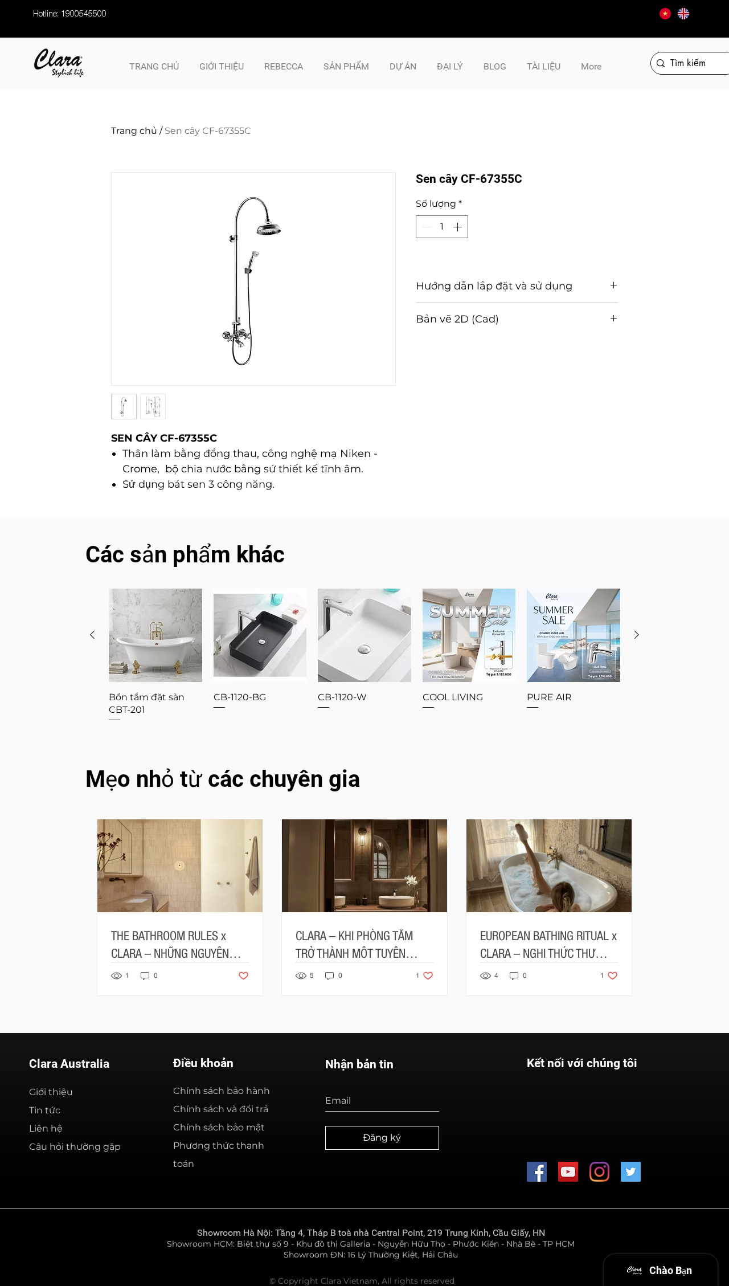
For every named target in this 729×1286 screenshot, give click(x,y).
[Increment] (458, 227)
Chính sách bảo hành (221, 1090)
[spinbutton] (441, 227)
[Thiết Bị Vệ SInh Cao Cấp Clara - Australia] (537, 1172)
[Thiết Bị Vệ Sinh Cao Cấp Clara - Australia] (568, 1172)
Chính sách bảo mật (219, 1127)
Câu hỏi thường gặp (75, 1146)
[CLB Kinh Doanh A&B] (631, 1172)
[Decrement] (425, 227)
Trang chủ (134, 130)
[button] (544, 61)
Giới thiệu (51, 1092)
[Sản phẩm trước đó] (92, 635)
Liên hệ (46, 1128)
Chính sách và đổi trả (220, 1109)
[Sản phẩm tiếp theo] (637, 635)
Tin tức (44, 1110)
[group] (364, 656)
